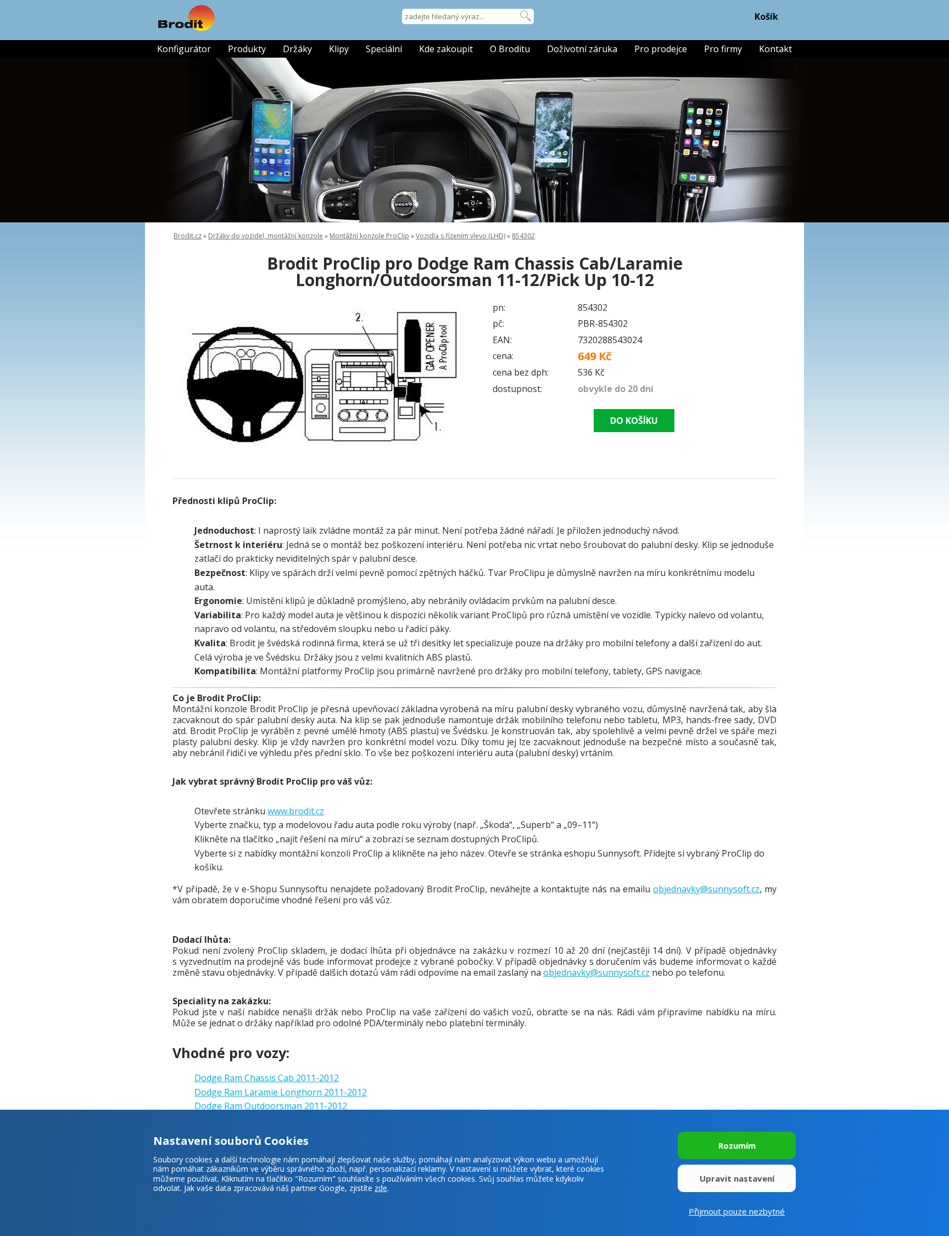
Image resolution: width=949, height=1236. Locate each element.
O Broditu (510, 49)
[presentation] (194, 375)
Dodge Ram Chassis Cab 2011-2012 (266, 1078)
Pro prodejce (660, 49)
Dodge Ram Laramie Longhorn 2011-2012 (280, 1092)
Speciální (384, 49)
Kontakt (775, 49)
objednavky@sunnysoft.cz (706, 889)
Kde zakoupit (446, 49)
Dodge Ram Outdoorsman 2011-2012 (270, 1106)
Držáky (297, 49)
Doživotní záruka (582, 49)
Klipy (339, 49)
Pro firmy (723, 49)
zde (381, 1188)
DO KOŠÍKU (634, 421)
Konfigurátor (184, 49)
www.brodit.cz (295, 811)
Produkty (247, 49)
